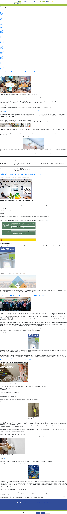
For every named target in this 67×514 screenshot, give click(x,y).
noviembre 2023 (2, 51)
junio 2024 (1, 45)
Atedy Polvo (46, 504)
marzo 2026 (1, 30)
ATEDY (1, 12)
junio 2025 (1, 37)
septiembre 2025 (2, 35)
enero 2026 (1, 32)
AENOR (1, 173)
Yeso (0, 23)
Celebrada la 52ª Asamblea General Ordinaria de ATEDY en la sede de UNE (18, 71)
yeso (6, 173)
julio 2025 (1, 36)
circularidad (1, 22)
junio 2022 (1, 63)
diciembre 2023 (2, 50)
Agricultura (1, 14)
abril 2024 (1, 47)
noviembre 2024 (2, 42)
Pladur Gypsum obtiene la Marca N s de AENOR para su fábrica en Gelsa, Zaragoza (20, 110)
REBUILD (1, 18)
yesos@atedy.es (26, 507)
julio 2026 (1, 27)
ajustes (33, 513)
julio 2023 (1, 53)
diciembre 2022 (2, 59)
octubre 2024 (1, 43)
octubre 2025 (1, 34)
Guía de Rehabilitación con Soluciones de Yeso (15, 244)
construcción (3, 294)
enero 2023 (1, 58)
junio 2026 (1, 28)
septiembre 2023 (2, 52)
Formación (1, 19)
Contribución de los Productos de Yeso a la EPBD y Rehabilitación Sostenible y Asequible (21, 174)
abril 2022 (1, 64)
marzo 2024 (1, 48)
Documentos (1, 11)
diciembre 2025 (2, 33)
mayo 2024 (1, 46)
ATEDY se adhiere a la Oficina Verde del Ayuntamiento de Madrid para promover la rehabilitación (23, 295)
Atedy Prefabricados (47, 505)
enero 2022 (1, 66)
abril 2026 (1, 29)
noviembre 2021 (2, 68)
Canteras (1, 20)
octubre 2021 (1, 69)
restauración (8, 358)
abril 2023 (1, 55)
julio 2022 (1, 62)
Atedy (35, 1)
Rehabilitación (1, 13)
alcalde (1, 318)
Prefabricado (1, 15)
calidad (1, 294)
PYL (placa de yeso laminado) (3, 17)
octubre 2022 (1, 60)
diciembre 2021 (2, 67)
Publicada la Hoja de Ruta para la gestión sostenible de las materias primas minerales (21, 457)
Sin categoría (1, 10)
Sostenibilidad (3, 173)
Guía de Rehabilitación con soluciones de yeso (13, 331)
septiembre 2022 (2, 61)
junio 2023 (1, 54)
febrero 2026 (1, 31)
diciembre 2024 (2, 41)
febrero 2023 (1, 57)
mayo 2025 (1, 38)
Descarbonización (2, 24)
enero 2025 (1, 40)
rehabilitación (6, 294)
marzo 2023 (1, 56)
